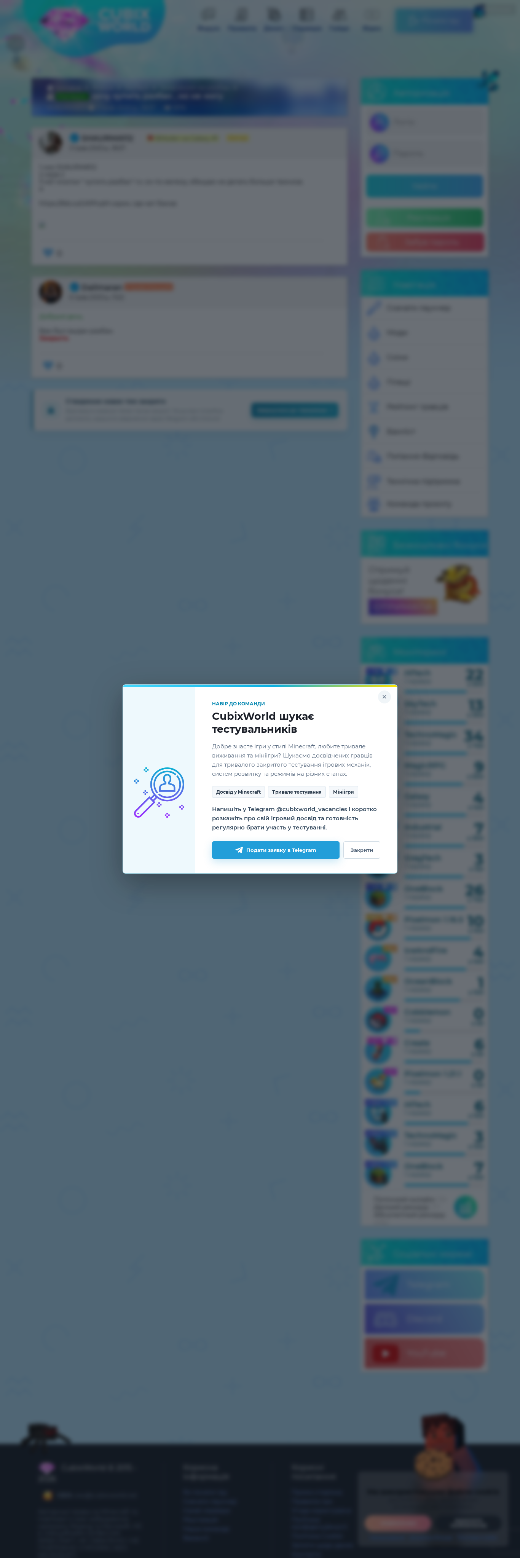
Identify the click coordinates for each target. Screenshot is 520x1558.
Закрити (362, 850)
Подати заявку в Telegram (281, 850)
